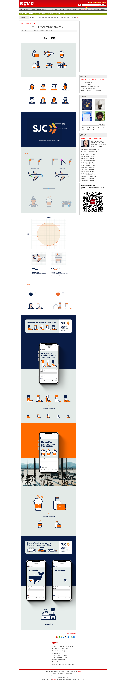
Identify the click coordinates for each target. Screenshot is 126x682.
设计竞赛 (83, 76)
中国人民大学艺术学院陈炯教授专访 (90, 149)
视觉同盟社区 (69, 679)
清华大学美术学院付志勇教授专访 (89, 152)
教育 (36, 17)
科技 (33, 17)
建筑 (55, 17)
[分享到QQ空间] (61, 637)
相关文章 (55, 643)
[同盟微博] (95, 2)
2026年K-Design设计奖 (87, 84)
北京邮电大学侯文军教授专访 (88, 156)
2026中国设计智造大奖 (86, 82)
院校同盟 (69, 9)
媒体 (68, 17)
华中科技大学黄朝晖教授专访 (88, 158)
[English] (104, 2)
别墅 (88, 129)
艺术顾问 (72, 671)
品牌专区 (93, 9)
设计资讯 (26, 9)
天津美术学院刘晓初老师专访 (88, 174)
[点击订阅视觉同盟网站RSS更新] (99, 2)
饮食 (52, 17)
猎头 (88, 9)
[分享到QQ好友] (66, 637)
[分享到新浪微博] (57, 637)
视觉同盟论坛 (76, 679)
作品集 (74, 9)
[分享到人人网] (63, 637)
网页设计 (31, 14)
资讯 (26, 14)
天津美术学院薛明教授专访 (87, 163)
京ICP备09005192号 (63, 677)
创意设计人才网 (61, 679)
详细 (101, 146)
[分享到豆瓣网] (72, 637)
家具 (83, 129)
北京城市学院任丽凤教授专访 (88, 167)
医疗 (40, 17)
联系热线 (61, 671)
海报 (83, 127)
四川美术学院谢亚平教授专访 (88, 154)
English (46, 671)
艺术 (49, 17)
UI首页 (21, 14)
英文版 (82, 679)
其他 (75, 17)
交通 (58, 17)
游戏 (93, 129)
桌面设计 (44, 14)
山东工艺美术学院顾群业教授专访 (89, 160)
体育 (46, 17)
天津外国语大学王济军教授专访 (88, 176)
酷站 (98, 127)
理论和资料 (50, 14)
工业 (30, 17)
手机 (103, 127)
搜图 (102, 9)
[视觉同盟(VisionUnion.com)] (27, 7)
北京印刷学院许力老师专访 (87, 171)
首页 (21, 9)
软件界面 (37, 14)
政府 (65, 17)
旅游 (62, 17)
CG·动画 (51, 9)
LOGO (88, 127)
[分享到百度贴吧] (68, 637)
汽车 (93, 127)
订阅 (76, 671)
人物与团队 (58, 14)
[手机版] (90, 2)
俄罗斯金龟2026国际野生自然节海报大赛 (91, 91)
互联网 (71, 17)
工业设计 (39, 9)
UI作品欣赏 (28, 23)
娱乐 (43, 17)
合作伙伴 (66, 671)
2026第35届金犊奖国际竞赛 (88, 88)
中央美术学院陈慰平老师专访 (88, 169)
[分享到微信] (59, 637)
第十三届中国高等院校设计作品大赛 (90, 86)
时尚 (64, 9)
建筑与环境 (58, 9)
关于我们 (51, 671)
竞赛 (79, 9)
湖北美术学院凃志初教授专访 (88, 165)
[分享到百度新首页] (70, 637)
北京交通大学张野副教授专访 (88, 178)
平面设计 (32, 9)
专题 (98, 9)
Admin (75, 633)
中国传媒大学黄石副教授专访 (88, 180)
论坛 (105, 9)
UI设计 (45, 9)
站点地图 (56, 671)
